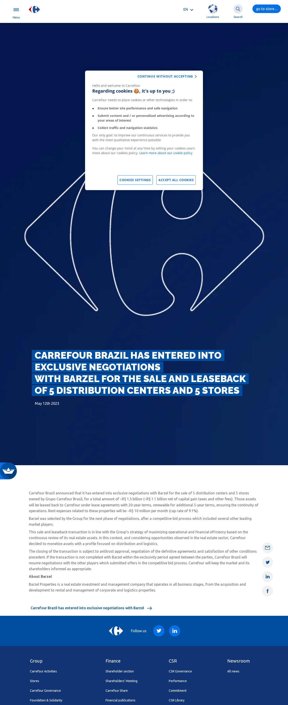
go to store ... (266, 9)
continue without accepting (165, 76)
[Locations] (212, 8)
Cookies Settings (135, 180)
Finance (113, 660)
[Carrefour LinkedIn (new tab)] (174, 630)
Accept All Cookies (176, 180)
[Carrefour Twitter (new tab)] (158, 630)
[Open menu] (16, 9)
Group (36, 660)
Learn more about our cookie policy (165, 153)
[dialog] (144, 130)
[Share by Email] (267, 548)
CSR (173, 660)
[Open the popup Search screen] (238, 8)
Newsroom (238, 660)
